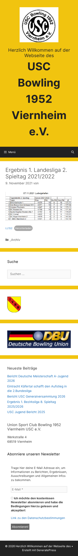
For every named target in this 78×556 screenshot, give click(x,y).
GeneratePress (46, 550)
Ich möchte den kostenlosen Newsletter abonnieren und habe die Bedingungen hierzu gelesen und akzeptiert (37, 504)
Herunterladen (23, 228)
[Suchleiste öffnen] (72, 152)
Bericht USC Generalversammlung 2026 (36, 396)
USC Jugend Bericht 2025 (26, 412)
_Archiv (15, 240)
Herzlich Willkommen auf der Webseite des (39, 52)
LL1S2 (8, 228)
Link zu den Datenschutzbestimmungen (38, 518)
